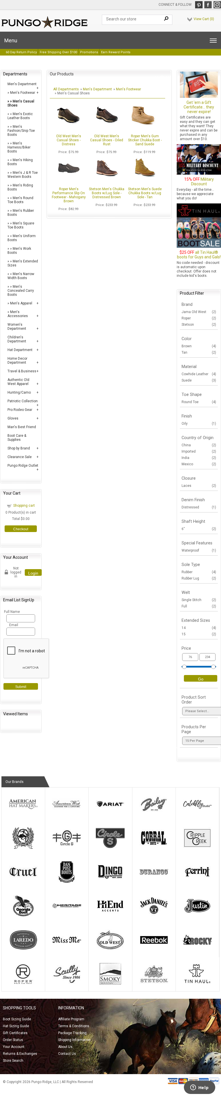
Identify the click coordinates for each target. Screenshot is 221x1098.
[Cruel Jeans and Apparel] (23, 882)
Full (199, 606)
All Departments (66, 89)
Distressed (199, 507)
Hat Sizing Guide (16, 1026)
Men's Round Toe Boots (20, 200)
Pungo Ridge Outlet (22, 466)
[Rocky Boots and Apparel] (197, 950)
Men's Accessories (17, 314)
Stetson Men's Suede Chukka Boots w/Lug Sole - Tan (145, 193)
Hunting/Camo (19, 392)
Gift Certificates (15, 1033)
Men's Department (22, 84)
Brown (199, 346)
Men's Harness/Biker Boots (19, 147)
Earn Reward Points (115, 52)
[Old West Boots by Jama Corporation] (110, 950)
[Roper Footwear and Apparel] (23, 983)
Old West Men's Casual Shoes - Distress (68, 140)
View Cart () (204, 19)
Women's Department (16, 327)
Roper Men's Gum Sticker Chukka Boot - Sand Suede (145, 140)
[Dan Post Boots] (66, 882)
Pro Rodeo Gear (19, 410)
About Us (65, 1047)
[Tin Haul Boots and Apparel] (197, 983)
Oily (199, 424)
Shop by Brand (18, 448)
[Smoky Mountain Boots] (110, 983)
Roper (199, 318)
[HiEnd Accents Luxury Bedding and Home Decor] (110, 916)
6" (199, 529)
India (199, 458)
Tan (199, 352)
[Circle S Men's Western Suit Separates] (110, 848)
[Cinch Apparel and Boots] (23, 848)
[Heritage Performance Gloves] (66, 916)
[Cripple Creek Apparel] (197, 848)
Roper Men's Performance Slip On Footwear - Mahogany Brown (69, 195)
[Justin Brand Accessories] (197, 916)
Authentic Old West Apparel (18, 382)
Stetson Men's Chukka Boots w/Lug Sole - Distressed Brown (106, 193)
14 (199, 628)
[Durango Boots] (154, 882)
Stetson (199, 325)
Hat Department (20, 350)
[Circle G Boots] (66, 848)
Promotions (89, 52)
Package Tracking (72, 1033)
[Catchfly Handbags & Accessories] (197, 814)
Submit (20, 687)
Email (13, 625)
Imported (199, 451)
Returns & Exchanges (20, 1054)
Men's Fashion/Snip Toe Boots (21, 131)
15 (199, 634)
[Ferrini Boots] (197, 882)
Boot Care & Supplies (16, 438)
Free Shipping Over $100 (58, 52)
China (199, 445)
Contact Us (67, 1054)
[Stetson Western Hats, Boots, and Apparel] (154, 983)
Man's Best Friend (21, 427)
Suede (199, 380)
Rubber (199, 572)
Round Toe (199, 402)
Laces (199, 486)
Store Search (13, 1061)
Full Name (11, 612)
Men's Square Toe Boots (20, 225)
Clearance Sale (19, 457)
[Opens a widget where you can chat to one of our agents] (199, 1088)
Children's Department (16, 339)
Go (200, 679)
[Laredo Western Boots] (23, 950)
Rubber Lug (199, 578)
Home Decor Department (17, 361)
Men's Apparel (21, 303)
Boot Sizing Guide (17, 1019)
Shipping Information (74, 1040)
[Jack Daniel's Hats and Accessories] (154, 916)
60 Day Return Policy (21, 52)
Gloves (12, 418)
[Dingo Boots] (110, 882)
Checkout (20, 529)
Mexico (199, 464)
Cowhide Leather (199, 374)
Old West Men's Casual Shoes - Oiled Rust (106, 140)
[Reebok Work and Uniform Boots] (154, 950)
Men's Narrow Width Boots (20, 276)
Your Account (13, 1047)
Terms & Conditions (73, 1026)
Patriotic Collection (22, 401)
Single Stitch (199, 600)
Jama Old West (199, 312)
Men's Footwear (22, 93)
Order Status (13, 1040)
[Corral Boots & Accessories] (154, 848)
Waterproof (199, 550)
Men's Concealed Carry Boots (20, 291)
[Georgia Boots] (23, 916)
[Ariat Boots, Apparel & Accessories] (110, 814)
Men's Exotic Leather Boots (20, 116)
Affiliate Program (71, 1019)
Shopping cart (24, 506)
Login (33, 573)
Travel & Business (21, 371)
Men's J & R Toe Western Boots (22, 175)
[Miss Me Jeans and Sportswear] (66, 950)
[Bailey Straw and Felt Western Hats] (154, 814)
